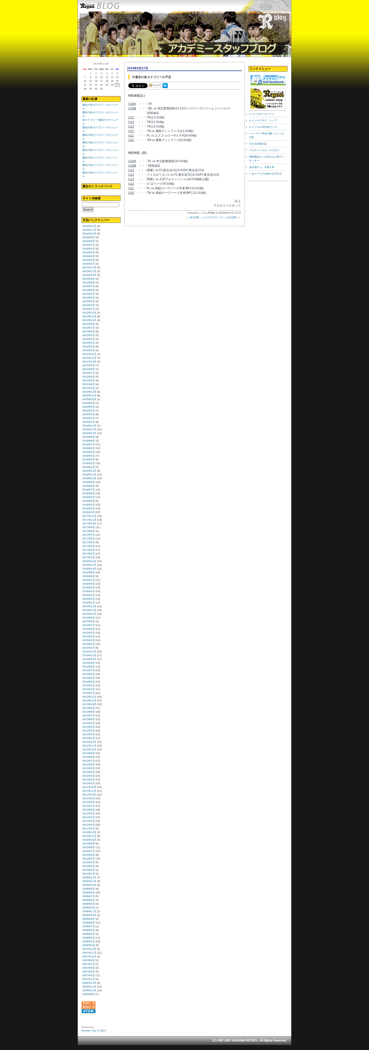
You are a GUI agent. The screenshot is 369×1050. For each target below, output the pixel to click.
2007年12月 (89, 949)
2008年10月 (89, 915)
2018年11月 (89, 474)
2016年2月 (88, 598)
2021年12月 (89, 354)
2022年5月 (88, 335)
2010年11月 (89, 836)
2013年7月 (88, 715)
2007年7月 (88, 964)
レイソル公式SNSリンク (263, 127)
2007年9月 (88, 960)
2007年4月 (88, 971)
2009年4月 (88, 903)
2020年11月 (89, 395)
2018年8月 (88, 485)
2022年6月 (88, 331)
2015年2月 (88, 644)
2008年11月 (89, 911)
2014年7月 (88, 670)
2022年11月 (89, 316)
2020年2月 (88, 418)
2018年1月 (88, 512)
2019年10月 (89, 433)
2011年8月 (88, 802)
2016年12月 (89, 561)
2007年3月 (88, 975)
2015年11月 (89, 610)
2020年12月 (89, 391)
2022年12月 (89, 312)
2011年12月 (89, 787)
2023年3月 (88, 301)
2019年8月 (88, 440)
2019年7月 (88, 444)
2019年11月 (89, 429)
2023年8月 (88, 282)
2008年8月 (88, 922)
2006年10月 (89, 990)
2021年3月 (88, 388)
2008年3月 (88, 941)
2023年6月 (88, 290)
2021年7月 (88, 373)
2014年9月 (88, 662)
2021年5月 (88, 380)
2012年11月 (89, 745)
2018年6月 (88, 493)
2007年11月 (89, 952)
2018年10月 (89, 478)
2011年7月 (88, 806)
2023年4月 (88, 297)
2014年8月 (88, 666)
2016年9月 (88, 572)
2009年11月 (89, 881)
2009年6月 (88, 900)
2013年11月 (89, 700)
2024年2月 (88, 263)
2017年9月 (88, 527)
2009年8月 (88, 892)
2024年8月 (88, 241)
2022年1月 (88, 350)
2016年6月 (88, 583)
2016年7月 (88, 580)
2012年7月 (88, 760)
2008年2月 (88, 945)
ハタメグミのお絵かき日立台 (265, 173)
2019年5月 (88, 452)
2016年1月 (88, 602)
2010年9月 (88, 843)
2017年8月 (88, 531)
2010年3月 (88, 866)
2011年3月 (88, 821)
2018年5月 (88, 497)
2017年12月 (89, 516)
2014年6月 (88, 674)
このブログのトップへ (213, 217)
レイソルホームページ (261, 113)
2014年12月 (89, 651)
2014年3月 (88, 685)
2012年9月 (88, 753)
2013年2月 (88, 734)
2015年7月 (88, 625)
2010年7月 (88, 851)
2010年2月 (88, 870)
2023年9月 (88, 278)
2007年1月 (88, 979)
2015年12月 (89, 606)
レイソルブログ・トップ (263, 120)
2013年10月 (89, 704)
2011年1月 (88, 828)
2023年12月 (89, 267)
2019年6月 (88, 448)
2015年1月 (88, 647)
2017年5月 (88, 542)
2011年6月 (88, 809)
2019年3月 (88, 459)
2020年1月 (88, 421)
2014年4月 (88, 681)
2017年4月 (88, 546)
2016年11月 (89, 565)
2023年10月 (89, 275)
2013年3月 (88, 730)
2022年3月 (88, 342)
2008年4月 (88, 937)
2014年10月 (89, 659)
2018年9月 (88, 482)
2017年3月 (88, 549)
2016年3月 (88, 595)
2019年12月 (89, 425)
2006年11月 (89, 986)
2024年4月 (88, 256)
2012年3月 (88, 775)
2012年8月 (88, 757)
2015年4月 (88, 636)
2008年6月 (88, 930)
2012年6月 (88, 764)
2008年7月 (88, 926)
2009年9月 (88, 888)
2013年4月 (88, 726)
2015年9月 (88, 617)
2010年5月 (88, 858)
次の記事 (231, 217)
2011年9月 (88, 798)
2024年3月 (88, 260)
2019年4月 (88, 455)
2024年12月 (89, 226)
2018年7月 (88, 489)
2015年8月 (88, 621)
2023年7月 (88, 286)
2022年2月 (88, 346)
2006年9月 (88, 994)
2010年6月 (88, 854)
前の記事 (194, 217)
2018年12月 (89, 470)
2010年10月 (89, 839)
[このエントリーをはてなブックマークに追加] (166, 88)
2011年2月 (88, 824)
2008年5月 (88, 934)
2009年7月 (88, 896)
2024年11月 (89, 229)
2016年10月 (89, 568)
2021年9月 (88, 365)
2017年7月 (88, 534)
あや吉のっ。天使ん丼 (261, 167)
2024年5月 (88, 252)
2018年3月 (88, 504)
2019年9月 (88, 437)
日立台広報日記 (258, 143)
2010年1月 (88, 873)
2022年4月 (88, 339)
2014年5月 (88, 677)
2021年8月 (88, 369)
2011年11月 (89, 790)
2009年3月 (88, 907)
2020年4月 (88, 410)
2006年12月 (89, 982)
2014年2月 (88, 689)
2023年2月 (88, 305)
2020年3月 (88, 414)
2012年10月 (89, 749)
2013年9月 (88, 708)
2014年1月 (88, 693)
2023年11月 (89, 271)
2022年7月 (88, 327)
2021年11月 (89, 357)
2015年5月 (88, 632)
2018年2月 (88, 508)
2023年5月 (88, 293)
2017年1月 (88, 557)
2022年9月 (88, 324)
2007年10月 (89, 956)
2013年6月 (88, 719)
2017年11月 (89, 519)
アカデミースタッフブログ (264, 150)
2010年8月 (88, 847)
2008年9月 (88, 918)
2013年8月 (88, 711)
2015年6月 (88, 629)
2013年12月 (89, 696)
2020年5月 (88, 406)
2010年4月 (88, 862)
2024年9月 (88, 237)
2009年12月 (89, 877)
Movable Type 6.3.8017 (94, 1030)
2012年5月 (88, 768)
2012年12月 (89, 741)
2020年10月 (89, 399)
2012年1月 (88, 783)
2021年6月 (88, 376)
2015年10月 (89, 613)
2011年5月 (88, 813)
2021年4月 (88, 384)
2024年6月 (88, 248)
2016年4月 (88, 591)
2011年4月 (88, 817)
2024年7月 (88, 244)
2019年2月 (88, 463)
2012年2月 (88, 779)
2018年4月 (88, 501)
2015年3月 (88, 640)
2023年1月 (88, 308)
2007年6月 (88, 967)
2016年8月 (88, 576)
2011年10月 (89, 794)
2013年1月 (88, 738)
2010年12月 (89, 832)
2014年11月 (89, 655)
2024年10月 (89, 233)
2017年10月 (89, 523)
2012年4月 (88, 772)
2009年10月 (89, 885)
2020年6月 (88, 403)
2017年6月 (88, 538)
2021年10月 (89, 361)
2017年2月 (88, 553)
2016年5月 (88, 587)
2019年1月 (88, 467)
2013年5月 (88, 723)
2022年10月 (89, 320)
